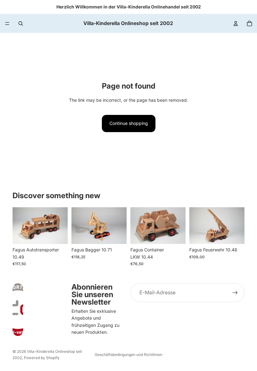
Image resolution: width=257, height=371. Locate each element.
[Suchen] (21, 23)
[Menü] (7, 23)
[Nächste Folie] (120, 225)
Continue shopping (128, 123)
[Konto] (236, 23)
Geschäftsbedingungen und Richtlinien (128, 354)
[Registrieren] (235, 292)
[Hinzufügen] (58, 234)
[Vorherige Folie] (78, 225)
